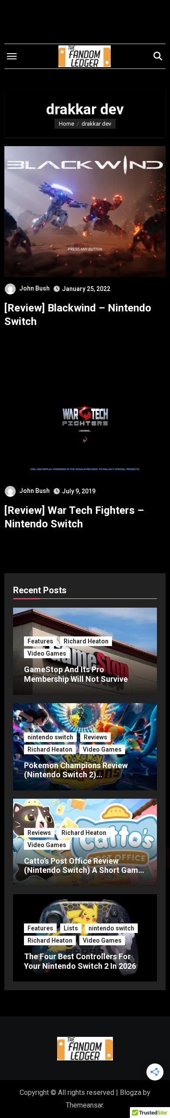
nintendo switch (50, 737)
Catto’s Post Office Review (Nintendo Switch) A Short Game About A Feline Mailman (83, 870)
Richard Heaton (86, 641)
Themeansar (84, 1105)
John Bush (34, 288)
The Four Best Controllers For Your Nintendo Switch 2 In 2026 (80, 961)
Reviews (95, 737)
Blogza (130, 1092)
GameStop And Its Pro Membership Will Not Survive (76, 674)
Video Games (46, 653)
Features (40, 641)
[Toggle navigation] (12, 56)
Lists (71, 928)
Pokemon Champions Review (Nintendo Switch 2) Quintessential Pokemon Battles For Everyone (82, 779)
